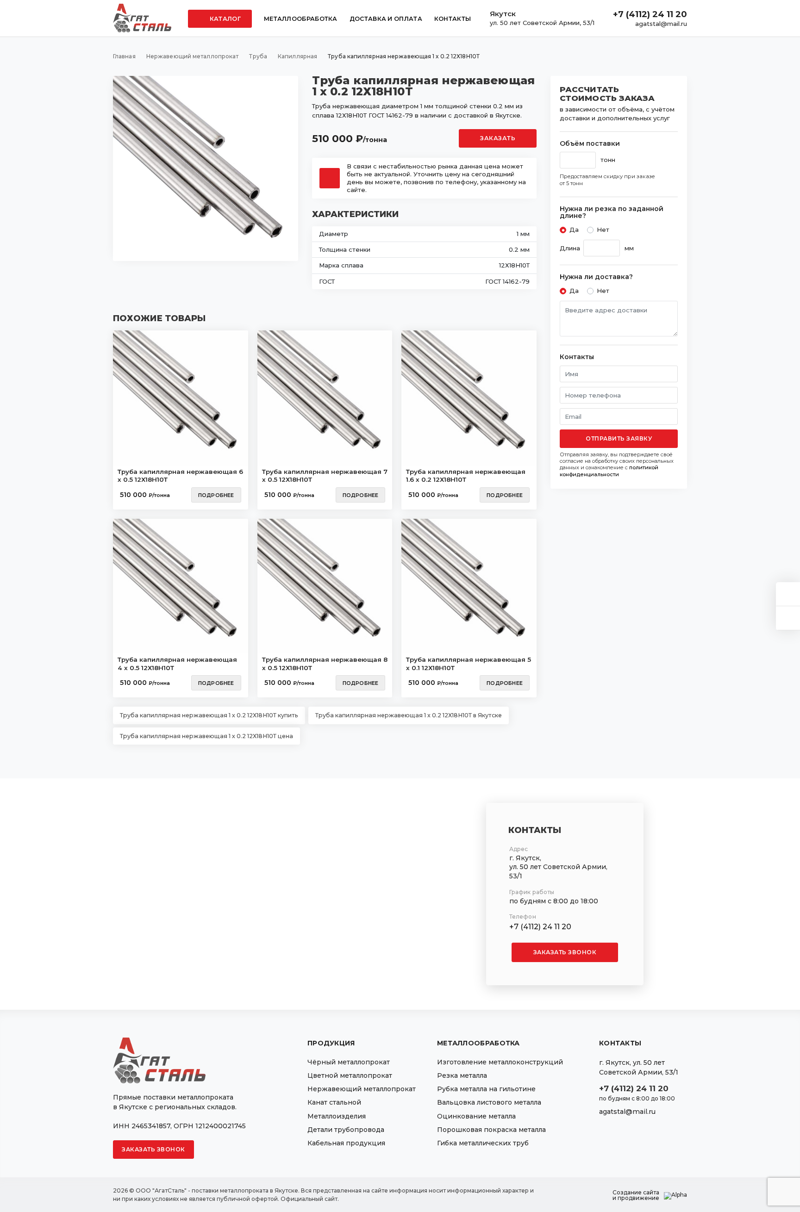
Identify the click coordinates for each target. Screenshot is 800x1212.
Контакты (452, 18)
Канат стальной (334, 1102)
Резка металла (462, 1075)
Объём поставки (590, 143)
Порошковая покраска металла (491, 1129)
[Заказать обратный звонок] (788, 618)
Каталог (224, 18)
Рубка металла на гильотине (486, 1089)
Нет (603, 229)
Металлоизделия (336, 1116)
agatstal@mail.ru (661, 23)
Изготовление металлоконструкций (500, 1062)
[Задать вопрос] (788, 594)
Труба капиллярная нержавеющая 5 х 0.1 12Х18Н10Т (468, 663)
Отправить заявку (619, 438)
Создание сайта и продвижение (635, 1195)
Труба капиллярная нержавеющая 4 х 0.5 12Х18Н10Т (177, 663)
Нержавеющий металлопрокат (361, 1089)
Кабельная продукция (346, 1143)
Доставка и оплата (386, 18)
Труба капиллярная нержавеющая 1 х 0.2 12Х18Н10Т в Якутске (408, 715)
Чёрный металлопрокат (348, 1062)
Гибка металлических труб (483, 1143)
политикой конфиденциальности (609, 470)
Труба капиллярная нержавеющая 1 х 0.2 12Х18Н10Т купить (209, 715)
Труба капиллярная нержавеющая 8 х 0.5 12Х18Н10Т (325, 663)
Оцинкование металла (476, 1116)
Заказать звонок (565, 952)
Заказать (497, 138)
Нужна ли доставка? (596, 276)
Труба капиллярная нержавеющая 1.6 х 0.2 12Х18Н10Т (465, 476)
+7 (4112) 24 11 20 (650, 14)
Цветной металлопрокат (349, 1075)
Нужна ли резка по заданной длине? (611, 212)
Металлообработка (301, 18)
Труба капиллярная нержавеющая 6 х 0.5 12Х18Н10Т (180, 476)
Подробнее (216, 495)
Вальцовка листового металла (489, 1102)
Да (574, 229)
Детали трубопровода (345, 1129)
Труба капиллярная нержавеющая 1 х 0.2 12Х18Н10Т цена (206, 736)
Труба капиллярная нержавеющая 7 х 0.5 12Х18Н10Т (325, 476)
